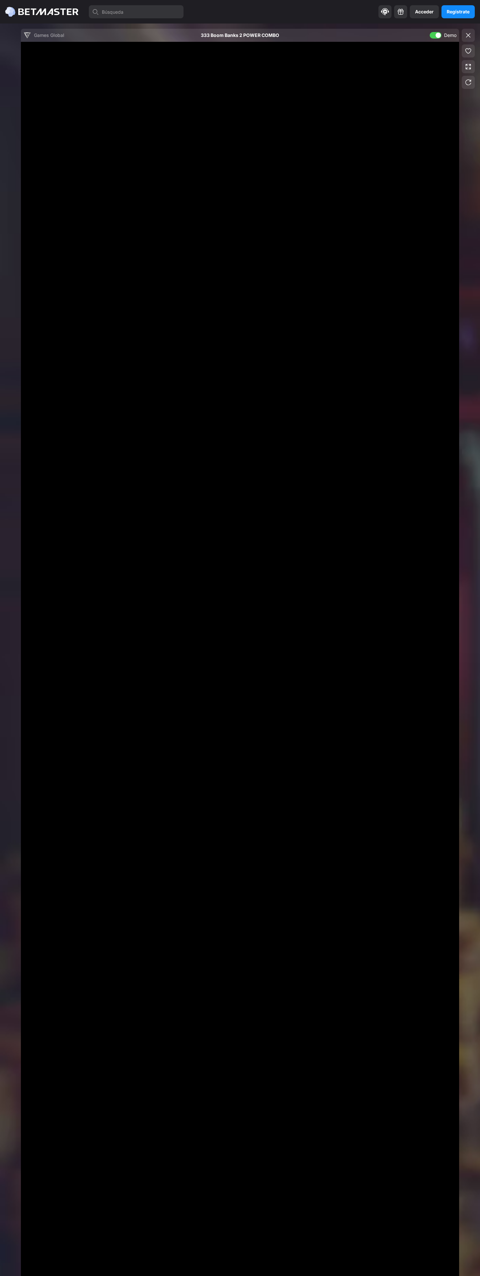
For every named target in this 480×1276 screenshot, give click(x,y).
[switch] (435, 35)
